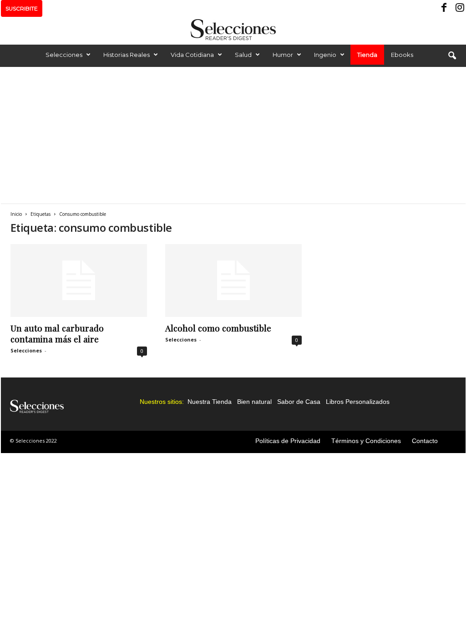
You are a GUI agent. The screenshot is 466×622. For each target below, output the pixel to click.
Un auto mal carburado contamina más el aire (57, 333)
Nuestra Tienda (209, 401)
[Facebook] (444, 8)
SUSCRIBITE (21, 8)
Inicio (16, 214)
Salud (243, 54)
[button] (452, 56)
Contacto (425, 440)
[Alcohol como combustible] (233, 280)
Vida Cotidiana (192, 54)
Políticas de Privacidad (287, 440)
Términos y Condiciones (366, 440)
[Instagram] (458, 8)
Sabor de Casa (298, 401)
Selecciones (64, 54)
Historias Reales (126, 54)
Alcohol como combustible (218, 328)
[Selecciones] (233, 29)
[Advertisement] (233, 135)
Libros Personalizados (358, 401)
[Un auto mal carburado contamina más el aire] (78, 280)
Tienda (367, 54)
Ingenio (325, 54)
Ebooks (402, 54)
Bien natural (254, 401)
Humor (283, 54)
